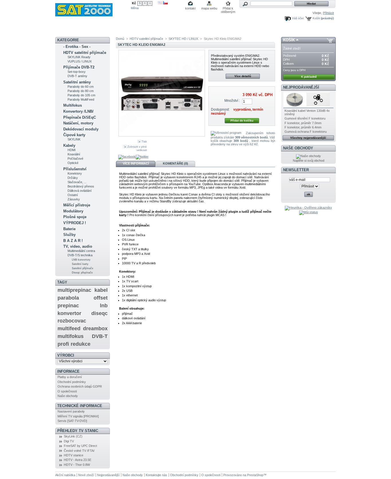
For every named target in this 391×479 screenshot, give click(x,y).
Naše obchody (68, 396)
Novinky (67, 30)
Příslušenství (74, 169)
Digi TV (69, 441)
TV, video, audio (77, 246)
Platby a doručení (70, 377)
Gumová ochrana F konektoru (306, 131)
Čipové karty (74, 135)
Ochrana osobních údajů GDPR (80, 386)
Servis (182, 30)
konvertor (69, 313)
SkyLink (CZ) (73, 436)
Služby (69, 234)
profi (63, 344)
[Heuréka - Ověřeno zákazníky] (308, 207)
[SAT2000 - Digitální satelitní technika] (93, 8)
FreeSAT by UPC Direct (80, 445)
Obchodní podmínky (72, 382)
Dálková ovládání (80, 190)
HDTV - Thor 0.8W (77, 464)
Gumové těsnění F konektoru (305, 118)
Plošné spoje (74, 217)
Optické (73, 163)
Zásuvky (74, 199)
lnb (104, 305)
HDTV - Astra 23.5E (77, 460)
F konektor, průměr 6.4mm (303, 127)
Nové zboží (86, 475)
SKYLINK (74, 139)
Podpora (202, 30)
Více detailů (242, 76)
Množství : (232, 101)
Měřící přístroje (76, 205)
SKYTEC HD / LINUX (183, 38)
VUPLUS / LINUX (80, 61)
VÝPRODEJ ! (74, 223)
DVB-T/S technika (80, 255)
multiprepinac (74, 290)
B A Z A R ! (73, 240)
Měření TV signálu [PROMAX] (78, 416)
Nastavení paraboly (71, 411)
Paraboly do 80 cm (81, 91)
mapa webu (209, 8)
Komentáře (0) (175, 163)
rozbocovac (72, 321)
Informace (68, 371)
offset (101, 298)
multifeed (69, 328)
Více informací (136, 163)
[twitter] (142, 157)
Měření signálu (152, 30)
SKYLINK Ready (79, 57)
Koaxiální (74, 154)
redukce (80, 344)
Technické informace (79, 406)
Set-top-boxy (77, 71)
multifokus (71, 336)
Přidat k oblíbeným (228, 9)
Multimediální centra (81, 251)
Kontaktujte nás (156, 475)
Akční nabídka (92, 30)
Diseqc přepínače (82, 272)
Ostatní (73, 195)
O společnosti (67, 391)
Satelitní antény (77, 82)
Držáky (73, 177)
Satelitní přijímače (82, 268)
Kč (134, 3)
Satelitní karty (80, 264)
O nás (220, 30)
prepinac (68, 305)
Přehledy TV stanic (77, 431)
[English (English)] (160, 3)
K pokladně (309, 76)
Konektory (75, 173)
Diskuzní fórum (123, 30)
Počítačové (75, 158)
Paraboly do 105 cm (81, 95)
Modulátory (73, 211)
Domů (120, 38)
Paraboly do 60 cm (81, 86)
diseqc (99, 313)
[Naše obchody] (308, 156)
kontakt (190, 8)
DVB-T (100, 336)
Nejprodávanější (301, 87)
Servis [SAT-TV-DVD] (72, 421)
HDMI (72, 150)
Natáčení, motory (78, 123)
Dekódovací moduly (80, 129)
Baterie (69, 229)
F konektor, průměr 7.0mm (303, 123)
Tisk (144, 141)
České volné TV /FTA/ (79, 450)
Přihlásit (328, 13)
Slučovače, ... (77, 182)
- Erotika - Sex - (76, 46)
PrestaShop (255, 475)
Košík (316, 18)
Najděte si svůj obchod (308, 160)
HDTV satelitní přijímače (84, 52)
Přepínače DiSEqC (79, 117)
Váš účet (298, 18)
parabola (68, 298)
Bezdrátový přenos (81, 186)
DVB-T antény (77, 76)
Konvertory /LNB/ (78, 111)
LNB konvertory (81, 259)
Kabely (69, 145)
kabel (101, 290)
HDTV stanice (73, 455)
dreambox (95, 328)
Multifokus (72, 105)
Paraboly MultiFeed (81, 99)
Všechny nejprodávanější (308, 137)
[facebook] (127, 157)
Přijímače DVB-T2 (78, 67)
